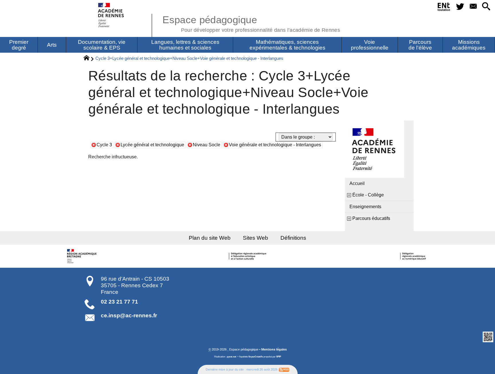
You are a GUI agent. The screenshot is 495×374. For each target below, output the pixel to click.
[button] (486, 6)
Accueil (357, 183)
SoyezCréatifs (255, 356)
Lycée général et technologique (152, 144)
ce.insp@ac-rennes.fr (129, 315)
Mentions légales (274, 349)
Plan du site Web (210, 238)
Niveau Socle (206, 144)
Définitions (293, 238)
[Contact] (473, 6)
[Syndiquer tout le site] (284, 369)
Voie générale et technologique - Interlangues (275, 144)
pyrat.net (231, 356)
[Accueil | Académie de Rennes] (82, 256)
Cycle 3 (104, 144)
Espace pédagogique (251, 23)
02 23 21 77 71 (119, 302)
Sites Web (255, 238)
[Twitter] (460, 6)
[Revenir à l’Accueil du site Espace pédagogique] (111, 15)
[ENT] (444, 7)
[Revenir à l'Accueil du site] (89, 59)
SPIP (278, 356)
